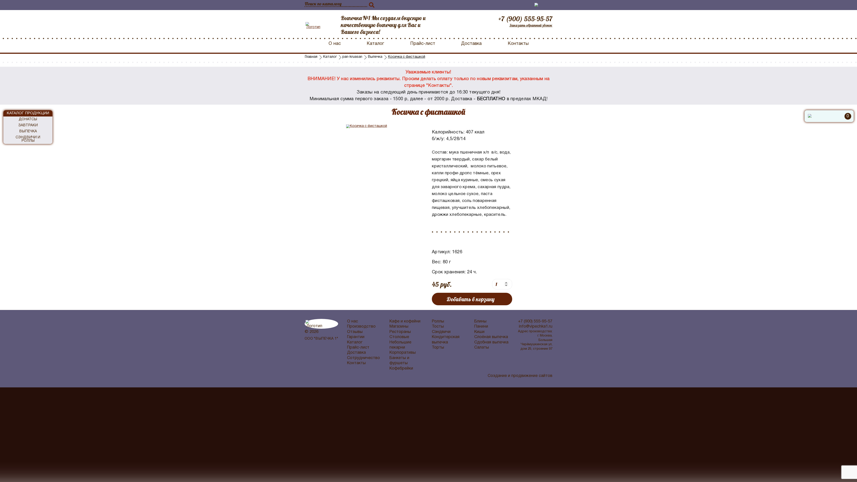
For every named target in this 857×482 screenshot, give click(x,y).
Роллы (438, 321)
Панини (481, 326)
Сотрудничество (363, 358)
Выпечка (28, 131)
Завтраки (28, 125)
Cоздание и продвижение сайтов (520, 376)
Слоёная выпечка (491, 337)
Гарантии (355, 337)
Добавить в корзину (471, 299)
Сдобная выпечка (491, 342)
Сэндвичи (441, 332)
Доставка (471, 44)
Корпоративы (402, 353)
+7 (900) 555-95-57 (525, 19)
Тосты (438, 326)
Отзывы (355, 332)
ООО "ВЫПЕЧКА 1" (321, 338)
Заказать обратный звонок (531, 25)
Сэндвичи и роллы (28, 139)
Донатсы (28, 119)
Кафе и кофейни (404, 321)
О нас (335, 44)
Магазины (398, 326)
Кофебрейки (401, 368)
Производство (361, 326)
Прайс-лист (422, 44)
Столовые (399, 337)
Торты (438, 347)
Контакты (518, 44)
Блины (480, 321)
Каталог (375, 44)
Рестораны (400, 332)
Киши (479, 332)
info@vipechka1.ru (535, 326)
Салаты (481, 347)
